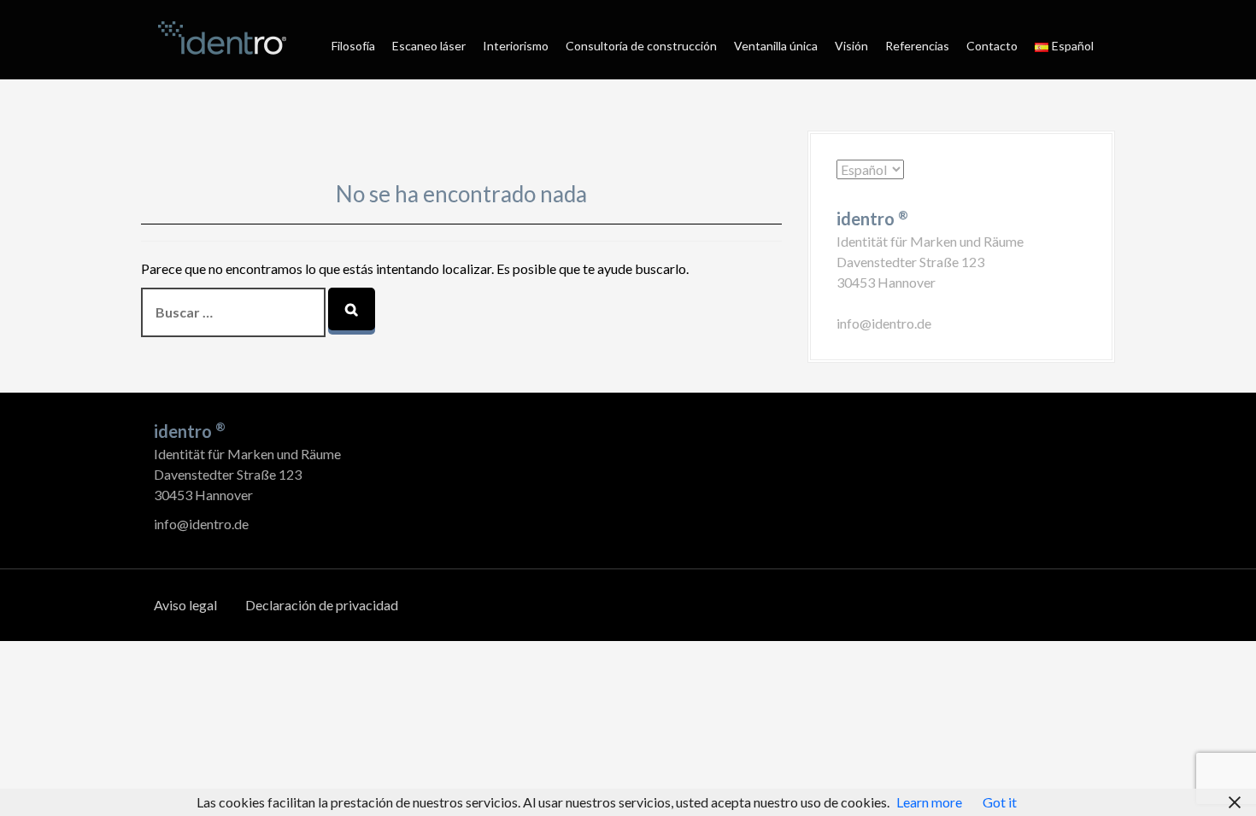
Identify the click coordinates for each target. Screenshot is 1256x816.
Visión (851, 45)
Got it (1000, 802)
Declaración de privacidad (321, 605)
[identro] (222, 38)
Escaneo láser (429, 45)
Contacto (992, 45)
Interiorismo (516, 45)
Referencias (917, 45)
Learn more (929, 802)
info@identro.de (883, 323)
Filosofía (353, 45)
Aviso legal (185, 605)
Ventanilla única (776, 45)
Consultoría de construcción (641, 45)
